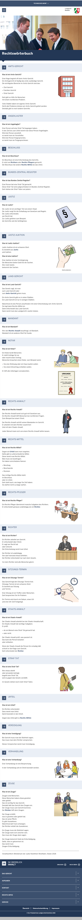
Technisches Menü (40, 3)
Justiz (15, 250)
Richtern (14, 162)
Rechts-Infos (7, 895)
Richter (37, 507)
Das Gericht (7, 874)
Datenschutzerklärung (40, 908)
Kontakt (5, 888)
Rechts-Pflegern (28, 162)
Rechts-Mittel (26, 165)
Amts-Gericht (11, 293)
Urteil (12, 452)
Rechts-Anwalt (14, 331)
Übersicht (26, 908)
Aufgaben (6, 881)
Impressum (55, 908)
